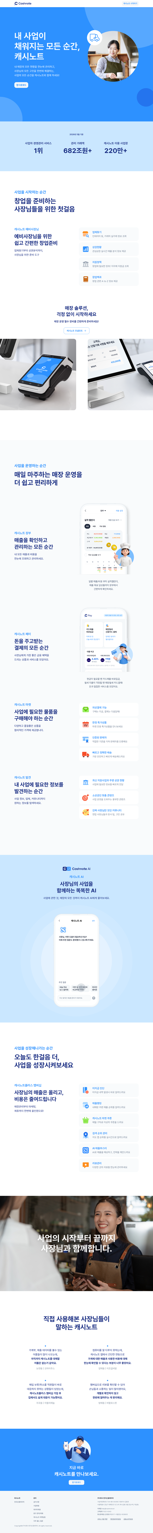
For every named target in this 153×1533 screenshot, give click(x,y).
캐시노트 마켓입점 (39, 1517)
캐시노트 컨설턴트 (75, 330)
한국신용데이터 (19, 1502)
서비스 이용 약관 (102, 1519)
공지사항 (36, 1502)
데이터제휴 (37, 1509)
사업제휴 (36, 1506)
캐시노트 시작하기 (130, 3)
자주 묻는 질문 (38, 1521)
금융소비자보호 (128, 1519)
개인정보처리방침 (115, 1519)
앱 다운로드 (21, 85)
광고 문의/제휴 (38, 1513)
